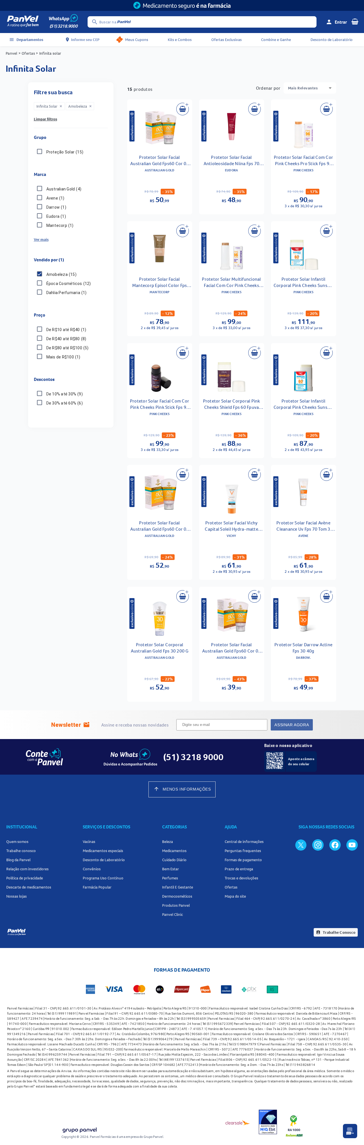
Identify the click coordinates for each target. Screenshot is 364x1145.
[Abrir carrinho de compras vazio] (354, 21)
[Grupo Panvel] (79, 1130)
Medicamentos (174, 850)
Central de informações (244, 841)
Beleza (167, 841)
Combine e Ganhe (276, 39)
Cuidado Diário (174, 859)
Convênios (92, 868)
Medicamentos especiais (103, 850)
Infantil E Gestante (177, 887)
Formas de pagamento (243, 859)
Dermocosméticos (177, 896)
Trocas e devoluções (241, 878)
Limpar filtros (45, 119)
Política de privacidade (24, 878)
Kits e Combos (180, 39)
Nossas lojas (16, 896)
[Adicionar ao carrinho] (182, 109)
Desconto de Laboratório (332, 39)
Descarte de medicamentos (28, 887)
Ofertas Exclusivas (226, 39)
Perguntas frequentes (243, 850)
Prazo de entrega (239, 868)
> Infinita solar (48, 53)
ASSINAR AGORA (291, 725)
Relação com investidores (27, 868)
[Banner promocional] (182, 5)
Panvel (11, 53)
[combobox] (310, 88)
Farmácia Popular (97, 887)
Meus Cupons (136, 39)
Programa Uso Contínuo (103, 878)
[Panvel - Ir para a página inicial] (23, 22)
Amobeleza (80, 106)
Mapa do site (235, 896)
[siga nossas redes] (301, 845)
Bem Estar (170, 868)
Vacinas (89, 841)
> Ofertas (26, 53)
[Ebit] (268, 1123)
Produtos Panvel (176, 905)
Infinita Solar (49, 106)
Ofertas (231, 887)
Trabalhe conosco (21, 850)
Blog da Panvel (18, 859)
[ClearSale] (238, 1122)
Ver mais (41, 239)
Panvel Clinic (172, 914)
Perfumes (170, 878)
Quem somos (17, 841)
